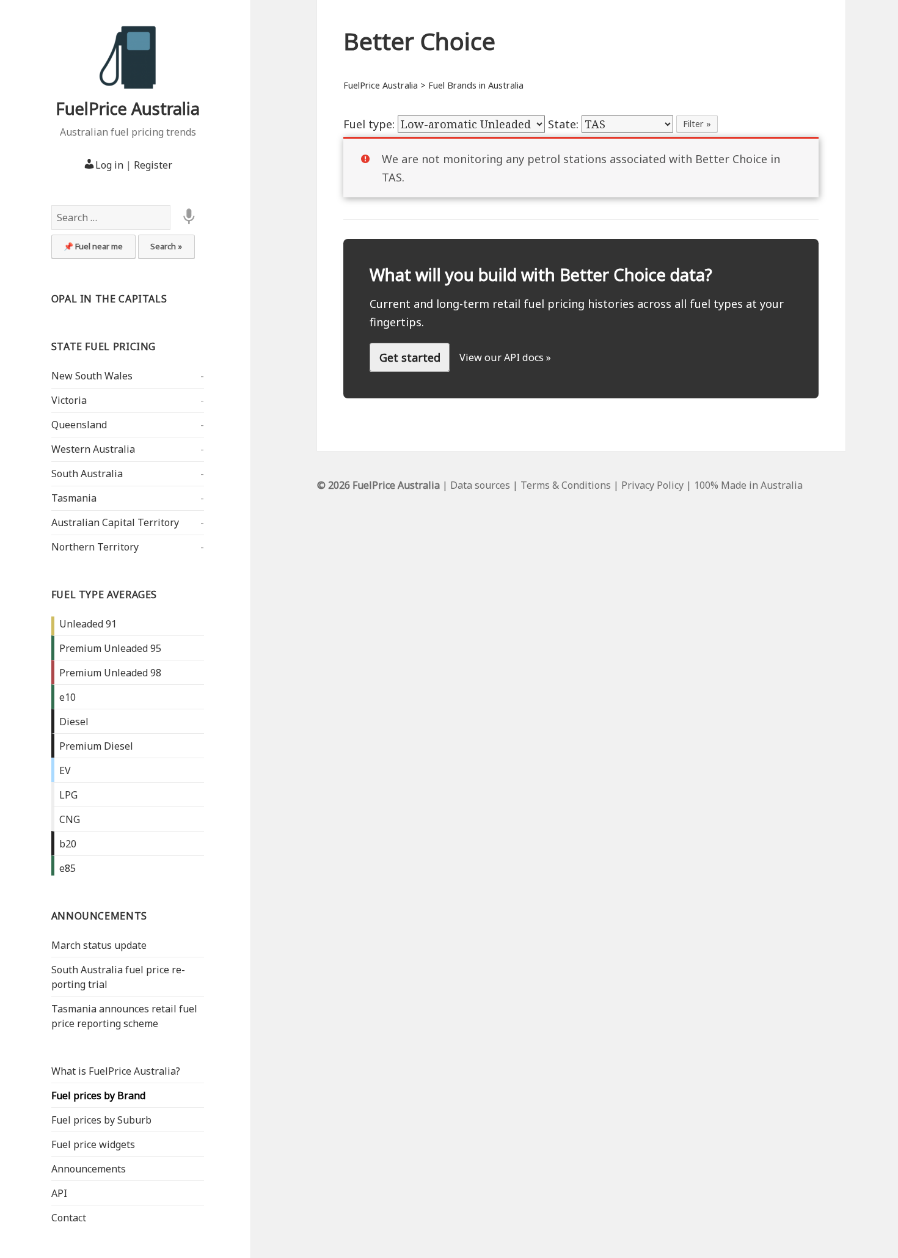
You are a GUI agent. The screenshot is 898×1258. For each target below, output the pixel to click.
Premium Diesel (96, 746)
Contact (68, 1217)
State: (565, 124)
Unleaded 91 (88, 624)
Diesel (74, 721)
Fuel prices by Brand (98, 1095)
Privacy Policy (652, 485)
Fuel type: (370, 124)
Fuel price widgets (93, 1144)
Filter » (697, 124)
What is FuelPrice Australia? (115, 1071)
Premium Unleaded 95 (110, 648)
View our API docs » (505, 357)
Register (153, 165)
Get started (409, 357)
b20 (67, 843)
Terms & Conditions (565, 485)
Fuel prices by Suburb (101, 1120)
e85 (67, 868)
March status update (99, 945)
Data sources (480, 485)
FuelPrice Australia (128, 108)
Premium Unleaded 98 (110, 672)
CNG (69, 819)
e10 (67, 697)
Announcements (99, 916)
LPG (68, 795)
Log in (109, 165)
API (59, 1193)
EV (65, 770)
